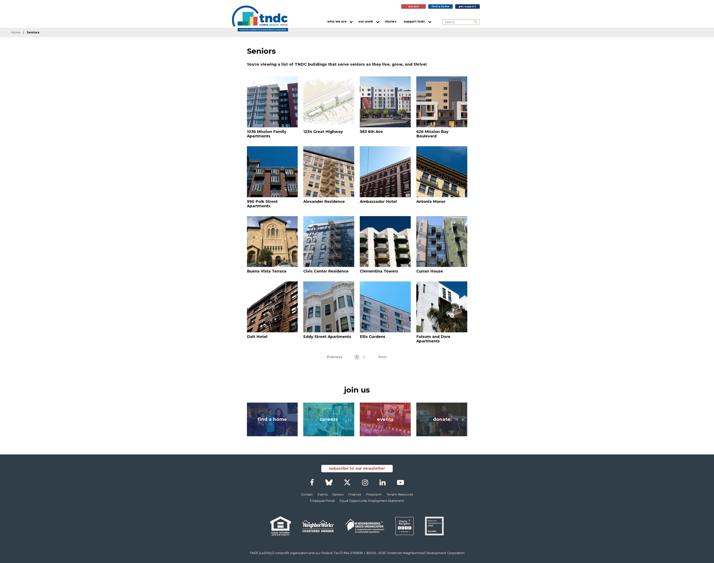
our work (365, 21)
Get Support (467, 6)
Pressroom (374, 494)
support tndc (414, 21)
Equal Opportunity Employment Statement (372, 501)
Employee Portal (322, 501)
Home (15, 32)
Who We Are (337, 21)
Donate (413, 6)
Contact (307, 494)
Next (383, 357)
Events (323, 494)
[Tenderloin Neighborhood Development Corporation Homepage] (260, 18)
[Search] (477, 22)
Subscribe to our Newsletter (357, 468)
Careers (338, 494)
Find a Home (440, 6)
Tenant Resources (399, 494)
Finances (354, 494)
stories (390, 21)
